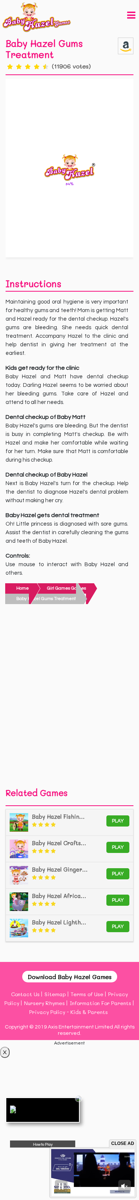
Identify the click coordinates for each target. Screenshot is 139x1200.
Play (118, 821)
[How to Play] (42, 1110)
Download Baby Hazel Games (70, 977)
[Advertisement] (69, 698)
